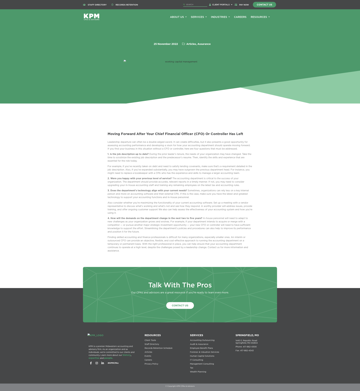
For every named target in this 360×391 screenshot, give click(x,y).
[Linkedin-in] (102, 363)
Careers (240, 16)
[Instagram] (96, 363)
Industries (219, 16)
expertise (94, 358)
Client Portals (221, 5)
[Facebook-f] (91, 363)
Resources (259, 16)
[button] (222, 5)
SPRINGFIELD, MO (247, 335)
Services (197, 16)
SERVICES (196, 335)
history (127, 355)
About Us (177, 16)
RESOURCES (153, 335)
